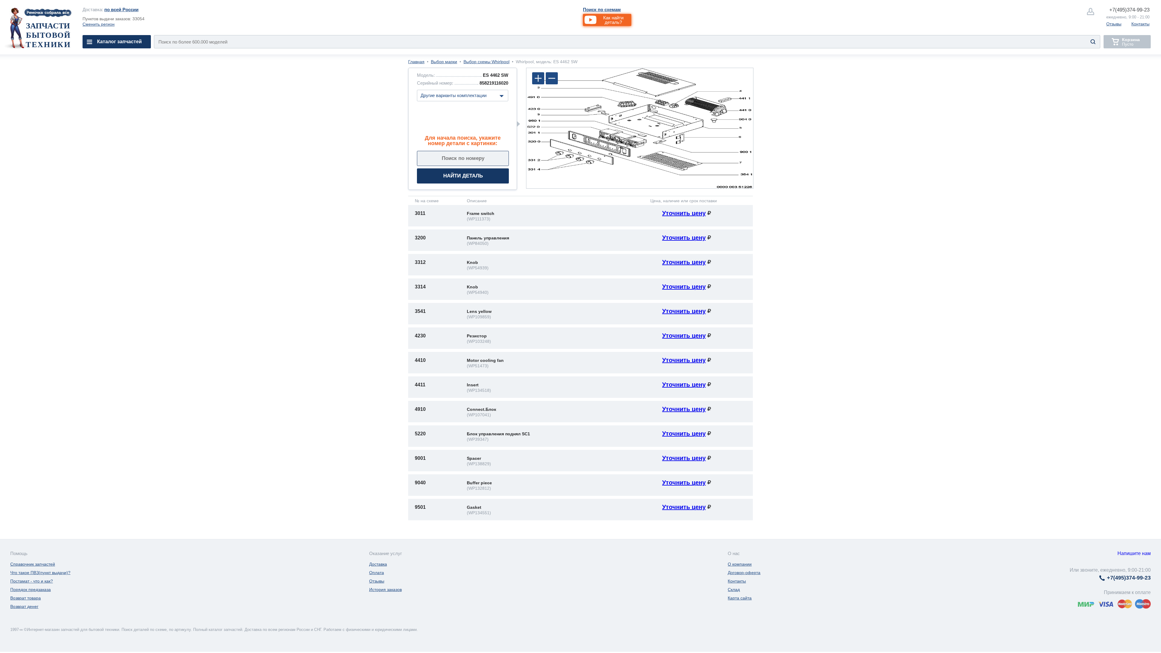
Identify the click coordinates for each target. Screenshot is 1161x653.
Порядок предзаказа (30, 589)
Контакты (1140, 24)
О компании (740, 564)
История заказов (385, 589)
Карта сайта (740, 598)
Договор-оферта (744, 572)
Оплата (376, 572)
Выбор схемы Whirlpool (486, 61)
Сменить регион (99, 24)
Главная (416, 61)
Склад (734, 589)
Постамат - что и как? (31, 581)
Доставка (378, 564)
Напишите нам (1134, 553)
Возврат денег (24, 606)
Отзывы (1113, 24)
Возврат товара (25, 598)
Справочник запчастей (32, 564)
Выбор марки (444, 61)
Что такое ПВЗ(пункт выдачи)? (40, 572)
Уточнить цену (684, 213)
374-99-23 (1129, 9)
